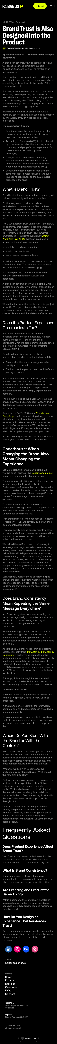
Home (8, 976)
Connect (10, 993)
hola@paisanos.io (15, 962)
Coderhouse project (42, 472)
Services (10, 983)
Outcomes (11, 987)
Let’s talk (40, 6)
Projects (10, 980)
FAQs (8, 990)
